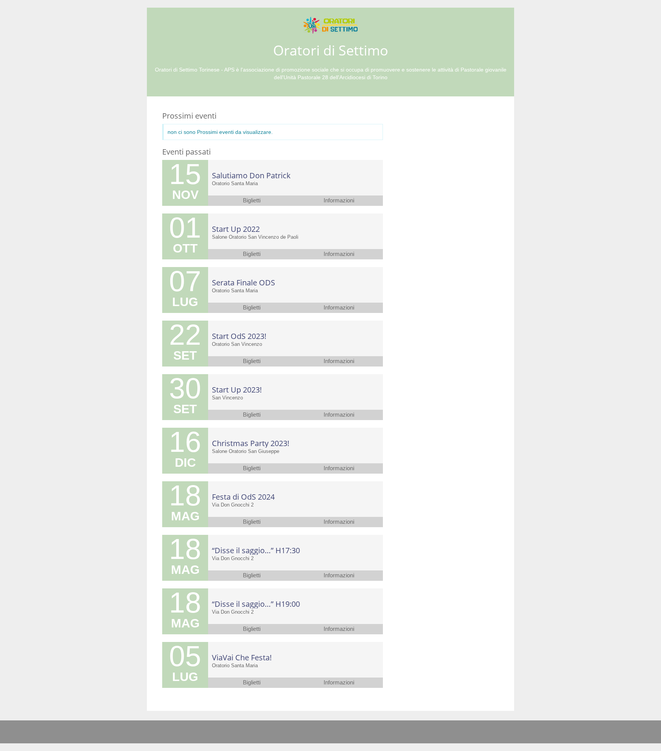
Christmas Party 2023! (250, 443)
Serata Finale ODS (243, 282)
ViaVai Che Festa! (242, 657)
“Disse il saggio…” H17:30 (256, 550)
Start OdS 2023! (239, 336)
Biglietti (251, 200)
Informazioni (339, 200)
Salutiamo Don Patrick (251, 175)
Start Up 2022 (236, 229)
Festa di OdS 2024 (243, 497)
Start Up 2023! (237, 389)
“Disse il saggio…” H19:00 (256, 604)
